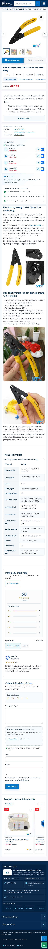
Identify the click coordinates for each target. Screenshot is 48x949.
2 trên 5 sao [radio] (14, 699)
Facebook (20, 908)
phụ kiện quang (35, 225)
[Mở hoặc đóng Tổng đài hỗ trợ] (43, 924)
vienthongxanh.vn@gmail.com (36, 884)
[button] (41, 17)
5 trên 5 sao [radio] (28, 699)
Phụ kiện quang (29, 132)
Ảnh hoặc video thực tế (20, 729)
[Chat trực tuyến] (44, 945)
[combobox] (24, 3)
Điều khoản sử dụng (20, 939)
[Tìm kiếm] (37, 3)
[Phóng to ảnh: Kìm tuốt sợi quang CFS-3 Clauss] (24, 267)
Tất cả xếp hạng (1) (13, 646)
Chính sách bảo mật (7, 939)
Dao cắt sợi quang (18, 9)
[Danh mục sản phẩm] (43, 3)
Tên (7, 754)
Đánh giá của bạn (13, 695)
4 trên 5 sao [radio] (23, 699)
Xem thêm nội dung (24, 118)
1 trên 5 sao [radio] (9, 699)
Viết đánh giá (14, 583)
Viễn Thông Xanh (19, 135)
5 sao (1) (25, 646)
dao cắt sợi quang (19, 132)
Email (7, 765)
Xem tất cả (8, 804)
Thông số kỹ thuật (27, 79)
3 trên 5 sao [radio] (18, 699)
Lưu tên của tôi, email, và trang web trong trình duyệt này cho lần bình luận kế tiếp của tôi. (23, 779)
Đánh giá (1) (41, 79)
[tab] (13, 60)
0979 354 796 (11, 883)
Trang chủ (7, 9)
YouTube (30, 908)
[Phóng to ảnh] (24, 403)
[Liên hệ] (44, 938)
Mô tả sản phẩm (11, 79)
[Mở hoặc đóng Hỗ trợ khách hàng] (43, 916)
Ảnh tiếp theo (45, 34)
